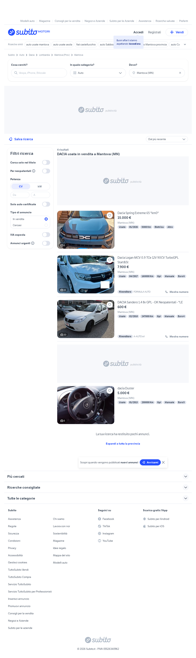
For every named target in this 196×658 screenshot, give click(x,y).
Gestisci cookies (17, 562)
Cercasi (17, 225)
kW (40, 186)
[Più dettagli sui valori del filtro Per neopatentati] (33, 171)
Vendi (180, 32)
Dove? (133, 64)
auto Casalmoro (180, 44)
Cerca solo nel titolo (23, 162)
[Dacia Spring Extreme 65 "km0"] (123, 231)
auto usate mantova (37, 44)
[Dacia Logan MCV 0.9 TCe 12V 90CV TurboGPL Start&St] (123, 276)
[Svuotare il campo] (180, 72)
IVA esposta (17, 234)
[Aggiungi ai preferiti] (110, 215)
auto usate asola (62, 44)
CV (21, 186)
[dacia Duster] (123, 405)
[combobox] (41, 72)
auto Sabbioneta (109, 44)
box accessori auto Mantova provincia (145, 44)
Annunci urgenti (20, 243)
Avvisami (152, 462)
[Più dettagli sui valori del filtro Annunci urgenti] (32, 243)
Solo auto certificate (23, 204)
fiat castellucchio (86, 44)
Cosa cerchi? (19, 64)
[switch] (46, 162)
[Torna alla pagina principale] (30, 32)
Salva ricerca (23, 139)
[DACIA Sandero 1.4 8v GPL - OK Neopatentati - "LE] (123, 320)
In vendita (18, 219)
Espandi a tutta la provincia (123, 443)
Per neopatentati (20, 171)
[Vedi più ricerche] (185, 44)
